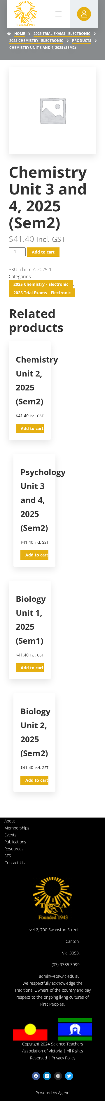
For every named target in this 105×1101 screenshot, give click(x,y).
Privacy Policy (63, 1058)
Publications (15, 842)
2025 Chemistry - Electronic (36, 40)
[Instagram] (58, 1076)
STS (7, 856)
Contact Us (14, 863)
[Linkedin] (47, 1076)
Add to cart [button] (32, 428)
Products (81, 40)
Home (19, 33)
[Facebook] (36, 1076)
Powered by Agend (52, 1092)
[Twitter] (69, 1076)
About (9, 821)
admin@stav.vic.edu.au (59, 976)
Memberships (16, 828)
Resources (14, 849)
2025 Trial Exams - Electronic (62, 33)
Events (10, 835)
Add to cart (43, 252)
